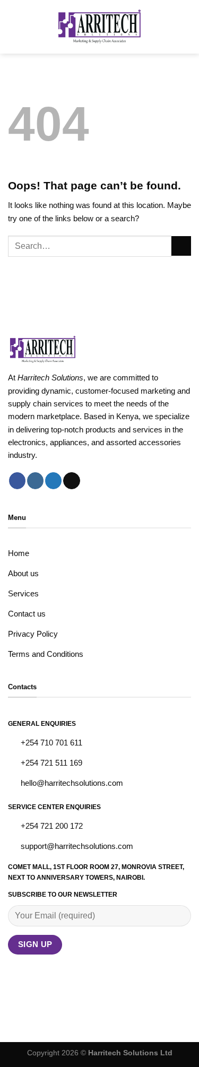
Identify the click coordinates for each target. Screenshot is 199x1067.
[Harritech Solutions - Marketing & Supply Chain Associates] (99, 27)
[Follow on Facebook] (17, 480)
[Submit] (181, 246)
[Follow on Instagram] (35, 480)
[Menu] (14, 27)
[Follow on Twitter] (53, 480)
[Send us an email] (71, 480)
